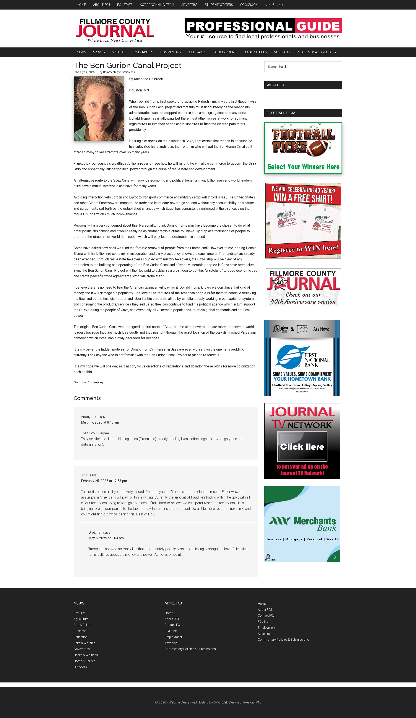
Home (169, 613)
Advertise (171, 643)
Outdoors (80, 667)
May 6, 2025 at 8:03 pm (106, 538)
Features (80, 613)
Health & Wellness (86, 655)
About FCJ (172, 619)
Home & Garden (84, 661)
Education (81, 637)
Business (80, 631)
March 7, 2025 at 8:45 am (100, 422)
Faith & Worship (84, 643)
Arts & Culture (83, 625)
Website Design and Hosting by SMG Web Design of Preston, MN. (215, 702)
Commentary (95, 382)
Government (82, 649)
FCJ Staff (171, 631)
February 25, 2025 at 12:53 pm (104, 481)
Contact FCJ (173, 625)
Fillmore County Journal (115, 30)
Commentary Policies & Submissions (190, 649)
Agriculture (81, 619)
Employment (173, 637)
